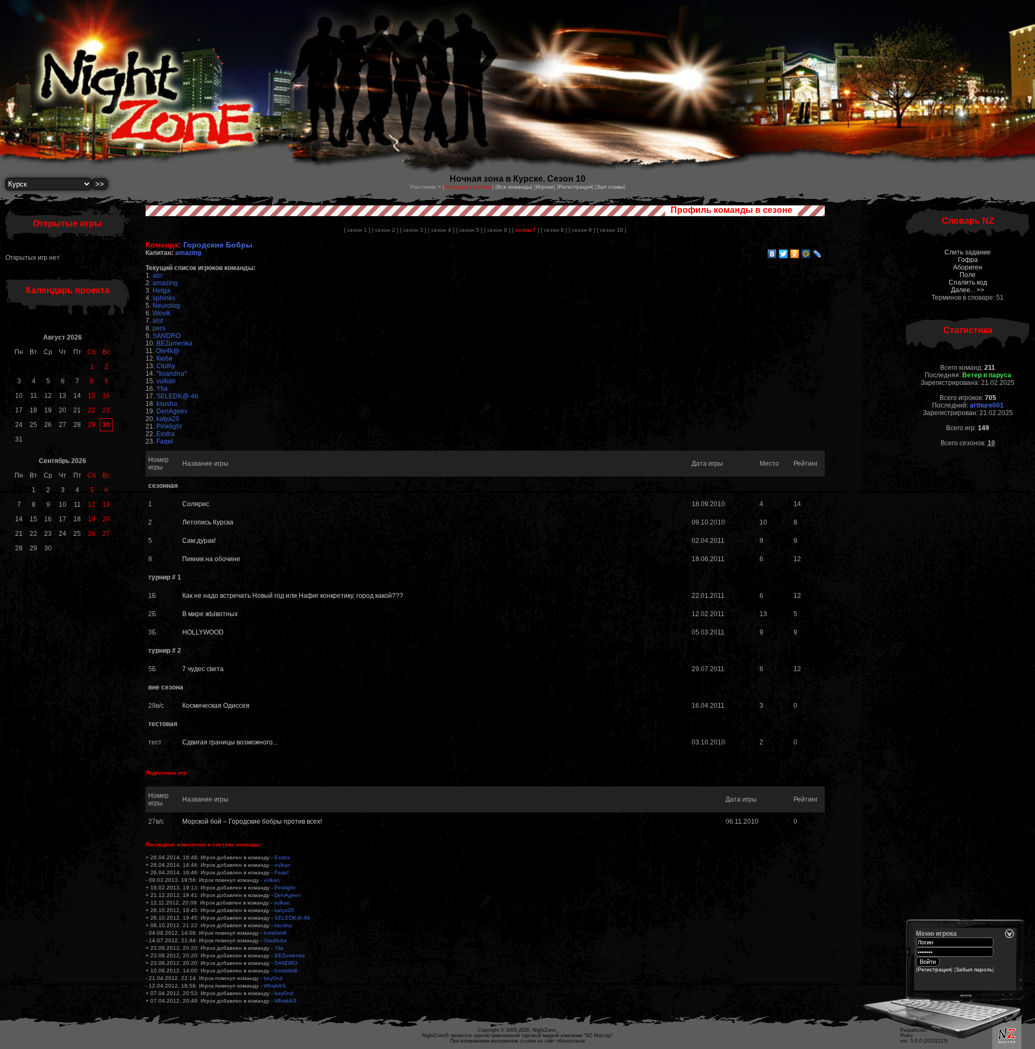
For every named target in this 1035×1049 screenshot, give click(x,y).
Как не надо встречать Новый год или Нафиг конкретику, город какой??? (292, 595)
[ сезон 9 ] (582, 230)
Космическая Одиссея (216, 705)
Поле (968, 275)
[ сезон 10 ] (611, 230)
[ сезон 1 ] (357, 230)
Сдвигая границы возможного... (230, 742)
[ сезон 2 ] (385, 230)
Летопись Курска (207, 522)
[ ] (525, 230)
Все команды (514, 187)
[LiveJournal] (817, 254)
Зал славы (610, 187)
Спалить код (968, 282)
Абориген (967, 267)
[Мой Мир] (806, 254)
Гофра (968, 260)
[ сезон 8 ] (554, 230)
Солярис (195, 504)
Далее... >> (967, 290)
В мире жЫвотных (210, 614)
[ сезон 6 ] (497, 230)
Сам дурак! (199, 540)
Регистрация (575, 187)
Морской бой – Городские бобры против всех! (252, 821)
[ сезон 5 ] (469, 230)
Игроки (545, 187)
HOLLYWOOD (203, 632)
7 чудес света (203, 669)
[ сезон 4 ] (441, 230)
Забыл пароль (974, 969)
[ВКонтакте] (772, 254)
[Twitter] (783, 254)
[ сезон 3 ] (413, 230)
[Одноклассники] (795, 254)
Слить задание (967, 252)
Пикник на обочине (211, 559)
